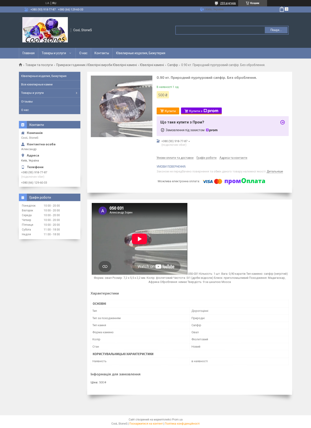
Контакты (101, 53)
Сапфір (172, 65)
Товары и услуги (54, 53)
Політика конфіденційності (182, 423)
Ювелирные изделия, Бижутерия (140, 53)
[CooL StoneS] (45, 30)
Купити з (195, 111)
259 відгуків (228, 3)
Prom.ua (177, 419)
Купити (170, 111)
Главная (29, 53)
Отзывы (27, 101)
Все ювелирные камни (37, 84)
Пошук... (276, 30)
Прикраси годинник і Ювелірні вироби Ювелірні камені (96, 65)
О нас (83, 53)
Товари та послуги (39, 65)
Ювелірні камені (152, 65)
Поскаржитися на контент (146, 423)
